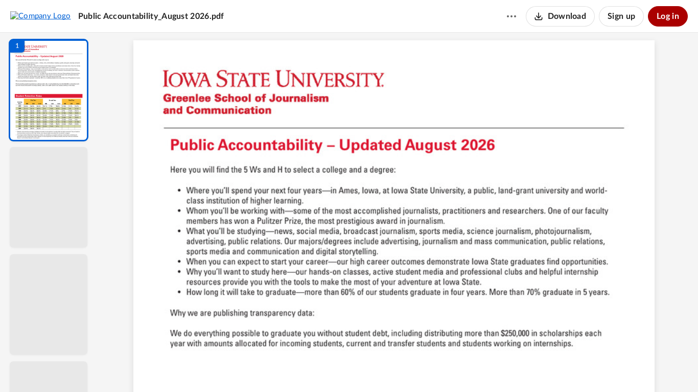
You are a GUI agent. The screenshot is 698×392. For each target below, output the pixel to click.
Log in (668, 16)
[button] (48, 90)
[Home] (40, 16)
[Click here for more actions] (511, 16)
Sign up (621, 16)
